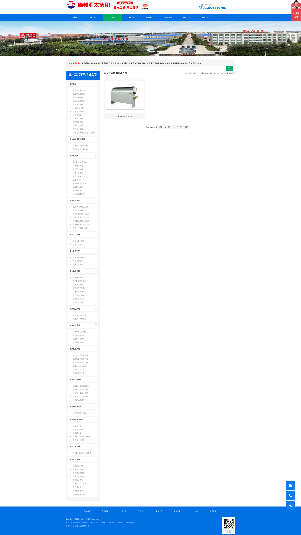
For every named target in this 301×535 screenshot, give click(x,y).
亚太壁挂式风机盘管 (90, 63)
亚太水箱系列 (75, 325)
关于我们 (93, 17)
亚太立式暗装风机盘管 (121, 63)
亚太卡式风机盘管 (105, 63)
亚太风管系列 (75, 459)
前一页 (167, 127)
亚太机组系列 (75, 349)
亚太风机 (73, 84)
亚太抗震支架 (75, 251)
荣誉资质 (168, 17)
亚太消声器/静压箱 (76, 419)
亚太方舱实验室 (75, 447)
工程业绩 (131, 17)
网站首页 (75, 17)
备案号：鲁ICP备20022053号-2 (77, 526)
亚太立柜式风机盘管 (193, 63)
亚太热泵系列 (75, 309)
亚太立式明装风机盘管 (140, 63)
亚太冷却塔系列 (75, 379)
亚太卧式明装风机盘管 (176, 63)
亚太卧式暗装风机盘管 (158, 63)
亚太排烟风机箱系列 (77, 139)
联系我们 (205, 17)
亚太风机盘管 (75, 200)
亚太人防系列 (75, 235)
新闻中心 (149, 17)
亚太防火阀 (74, 156)
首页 (195, 73)
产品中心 (112, 17)
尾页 (186, 127)
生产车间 (186, 17)
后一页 (179, 127)
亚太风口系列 (75, 271)
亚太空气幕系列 (75, 406)
